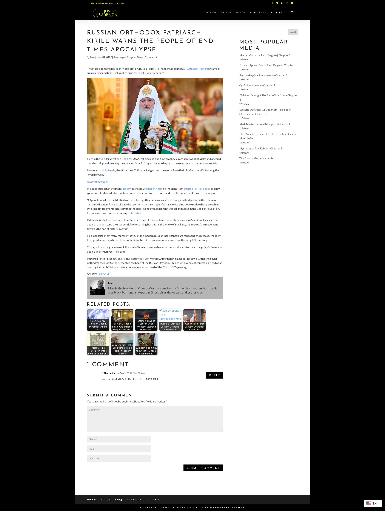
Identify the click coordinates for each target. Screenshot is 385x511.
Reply (214, 375)
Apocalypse (119, 57)
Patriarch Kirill (152, 188)
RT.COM (104, 274)
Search (293, 32)
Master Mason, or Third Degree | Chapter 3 (264, 55)
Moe (92, 57)
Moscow (126, 188)
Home (211, 13)
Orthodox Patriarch (198, 68)
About (226, 13)
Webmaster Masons (227, 507)
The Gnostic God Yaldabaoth (256, 158)
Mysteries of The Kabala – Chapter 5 (260, 148)
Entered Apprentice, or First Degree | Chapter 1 (267, 65)
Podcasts (258, 13)
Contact (279, 13)
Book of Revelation (199, 188)
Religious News (135, 57)
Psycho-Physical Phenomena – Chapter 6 (263, 75)
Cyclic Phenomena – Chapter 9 (257, 85)
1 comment (151, 57)
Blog (240, 13)
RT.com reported (97, 181)
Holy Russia (108, 170)
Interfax (136, 213)
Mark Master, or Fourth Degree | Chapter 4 (264, 124)
